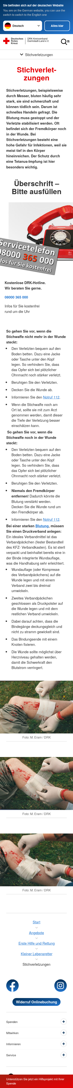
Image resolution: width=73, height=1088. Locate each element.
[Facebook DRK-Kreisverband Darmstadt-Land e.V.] (12, 985)
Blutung (42, 525)
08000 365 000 (16, 297)
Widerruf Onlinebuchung (36, 1001)
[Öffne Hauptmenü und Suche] (65, 42)
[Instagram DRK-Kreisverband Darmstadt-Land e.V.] (60, 985)
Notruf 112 (51, 397)
